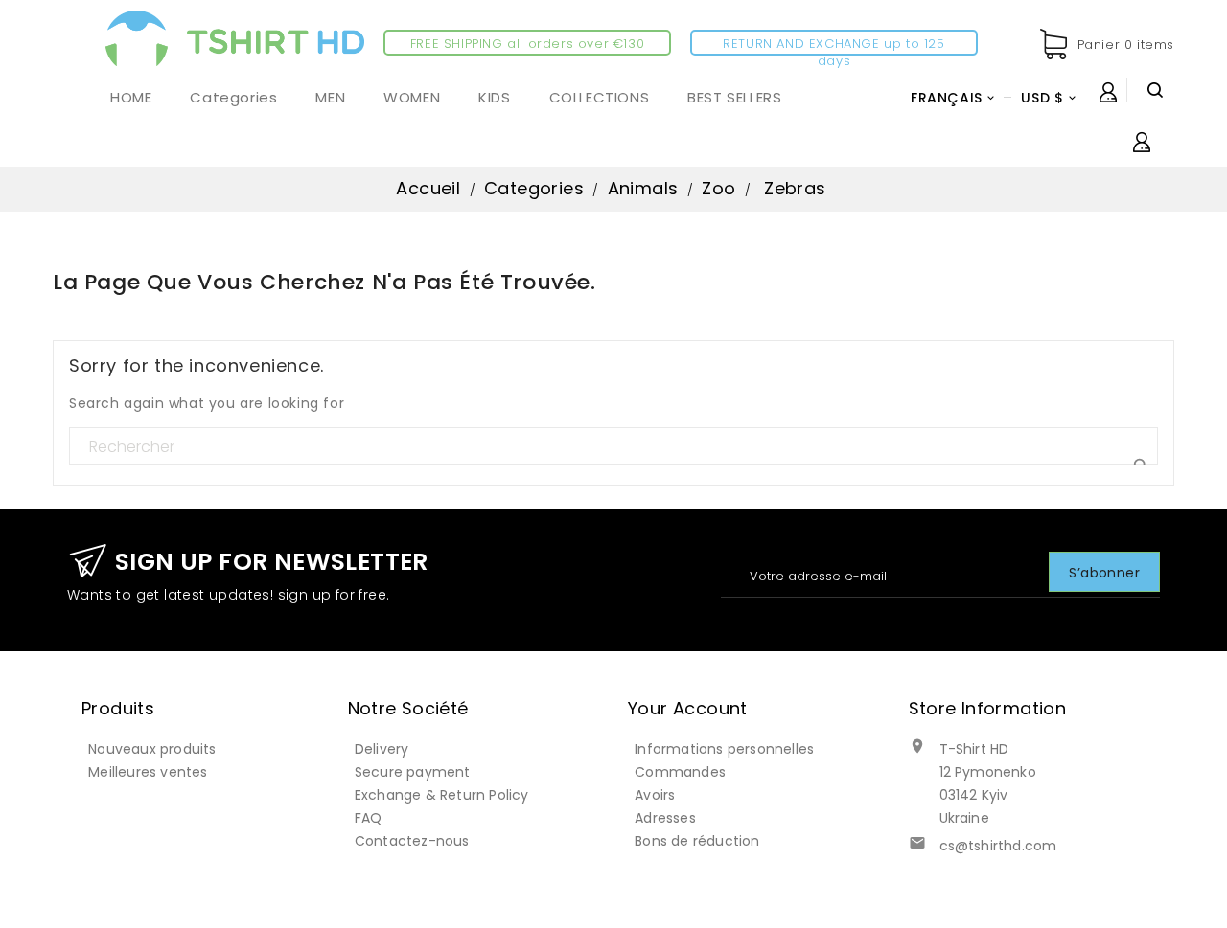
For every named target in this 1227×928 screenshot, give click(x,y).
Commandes (680, 771)
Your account (688, 708)
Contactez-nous (412, 840)
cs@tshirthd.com (998, 845)
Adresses (665, 817)
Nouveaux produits (152, 748)
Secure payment (413, 771)
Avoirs (655, 794)
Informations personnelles (724, 748)
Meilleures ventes (147, 771)
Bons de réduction (697, 840)
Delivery (382, 748)
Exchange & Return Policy (442, 794)
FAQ (368, 817)
